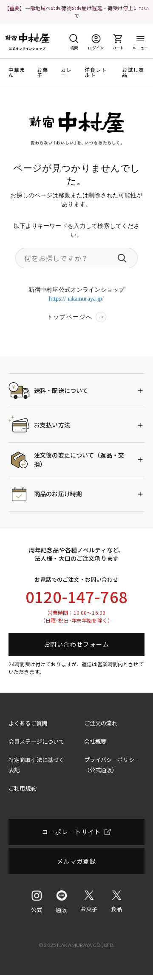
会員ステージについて (36, 741)
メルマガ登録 (76, 861)
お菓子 (42, 72)
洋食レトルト (96, 72)
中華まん (17, 72)
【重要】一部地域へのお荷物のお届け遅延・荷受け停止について (76, 11)
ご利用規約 (22, 788)
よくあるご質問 (28, 723)
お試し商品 (133, 72)
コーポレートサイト (71, 831)
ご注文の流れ (101, 723)
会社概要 (95, 741)
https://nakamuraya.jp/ (76, 299)
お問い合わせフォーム (76, 644)
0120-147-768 (77, 596)
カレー (66, 72)
